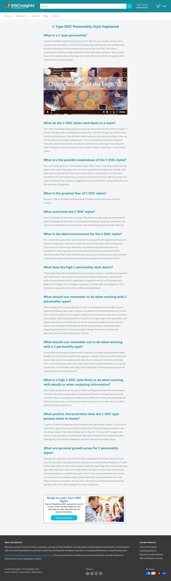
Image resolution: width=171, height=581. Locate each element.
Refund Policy (37, 572)
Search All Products (148, 547)
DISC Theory (77, 41)
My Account (142, 7)
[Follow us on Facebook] (87, 573)
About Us (36, 16)
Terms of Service (11, 572)
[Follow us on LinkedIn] (100, 573)
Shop (7, 16)
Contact (55, 16)
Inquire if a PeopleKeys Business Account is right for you (29, 555)
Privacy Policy (24, 572)
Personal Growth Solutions (151, 554)
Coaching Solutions (148, 550)
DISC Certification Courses (151, 558)
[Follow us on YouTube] (96, 573)
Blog (46, 16)
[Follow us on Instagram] (92, 573)
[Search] (129, 6)
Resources (20, 16)
